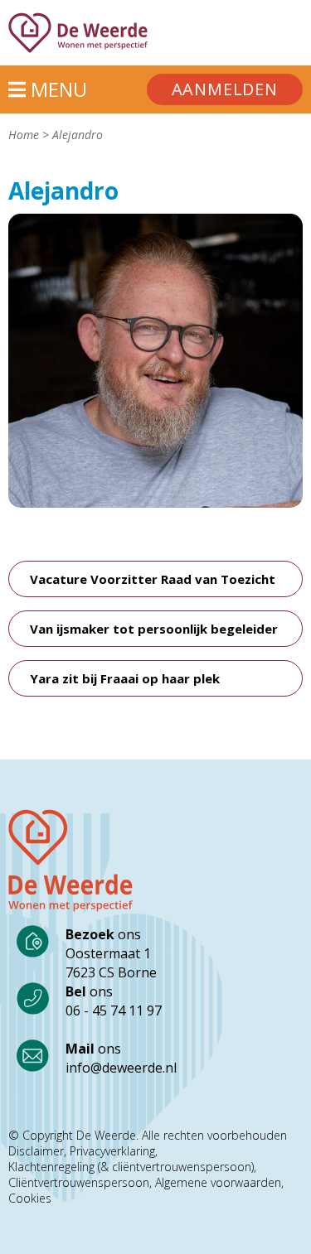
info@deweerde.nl (121, 1068)
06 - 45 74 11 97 (114, 1010)
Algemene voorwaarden (218, 1183)
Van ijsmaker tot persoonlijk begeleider (154, 628)
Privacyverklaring (112, 1151)
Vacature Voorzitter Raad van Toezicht (152, 579)
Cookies (29, 1198)
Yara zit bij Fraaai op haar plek (125, 678)
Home (23, 134)
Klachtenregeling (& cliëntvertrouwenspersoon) (131, 1167)
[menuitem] (225, 89)
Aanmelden (225, 89)
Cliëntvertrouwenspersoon (78, 1183)
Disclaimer (36, 1151)
